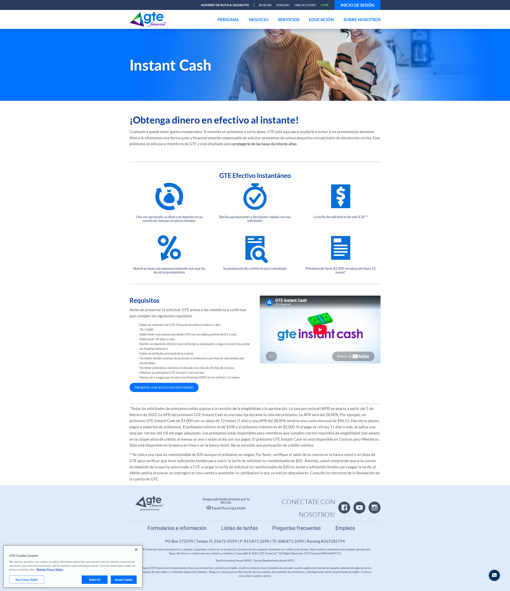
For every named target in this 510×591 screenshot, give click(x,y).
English (282, 5)
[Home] (148, 19)
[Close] (136, 549)
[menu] (228, 19)
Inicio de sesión (357, 5)
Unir (325, 5)
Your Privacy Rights (26, 579)
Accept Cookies (124, 579)
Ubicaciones (305, 5)
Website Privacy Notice (49, 569)
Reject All (94, 579)
